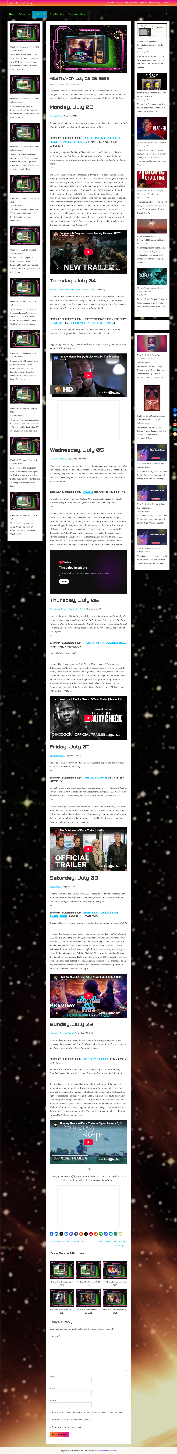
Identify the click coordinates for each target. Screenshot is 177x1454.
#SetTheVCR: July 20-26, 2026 (23, 250)
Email (53, 1388)
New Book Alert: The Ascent (149, 548)
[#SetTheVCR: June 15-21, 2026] (25, 502)
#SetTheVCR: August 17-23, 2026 (24, 47)
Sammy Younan (58, 84)
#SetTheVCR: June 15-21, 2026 (23, 515)
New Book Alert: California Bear (150, 464)
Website (53, 1400)
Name (53, 1376)
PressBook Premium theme (107, 1451)
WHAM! (88, 492)
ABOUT (143, 3)
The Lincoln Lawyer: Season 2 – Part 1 (67, 609)
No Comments (74, 84)
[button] (52, 1234)
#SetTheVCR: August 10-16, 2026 (24, 99)
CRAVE (57, 323)
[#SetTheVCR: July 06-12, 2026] (25, 339)
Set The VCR (40, 14)
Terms (165, 3)
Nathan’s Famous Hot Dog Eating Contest (69, 289)
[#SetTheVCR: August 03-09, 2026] (25, 133)
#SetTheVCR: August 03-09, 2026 (24, 147)
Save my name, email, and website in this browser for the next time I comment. (88, 1412)
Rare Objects (55, 886)
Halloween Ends (57, 755)
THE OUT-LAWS (95, 777)
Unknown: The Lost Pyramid (63, 1033)
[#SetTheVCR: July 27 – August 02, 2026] (25, 184)
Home (11, 14)
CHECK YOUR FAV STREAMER (91, 323)
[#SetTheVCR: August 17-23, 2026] (25, 33)
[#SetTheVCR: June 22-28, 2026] (25, 446)
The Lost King (56, 116)
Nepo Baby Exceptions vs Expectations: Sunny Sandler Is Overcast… (150, 45)
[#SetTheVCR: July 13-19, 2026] (25, 288)
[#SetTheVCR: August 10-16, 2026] (25, 85)
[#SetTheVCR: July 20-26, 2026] (25, 236)
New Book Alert (57, 14)
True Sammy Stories (77, 14)
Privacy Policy (154, 3)
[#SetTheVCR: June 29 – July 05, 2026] (25, 395)
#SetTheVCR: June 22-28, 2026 (23, 460)
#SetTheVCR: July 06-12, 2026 (23, 353)
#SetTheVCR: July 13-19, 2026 (23, 302)
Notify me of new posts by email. (67, 1427)
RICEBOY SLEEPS (96, 1059)
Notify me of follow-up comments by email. (72, 1419)
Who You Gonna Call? (60, 459)
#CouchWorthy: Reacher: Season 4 (151, 142)
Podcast (22, 14)
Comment (55, 1336)
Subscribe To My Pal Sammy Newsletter (122, 3)
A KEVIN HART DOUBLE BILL (104, 642)
